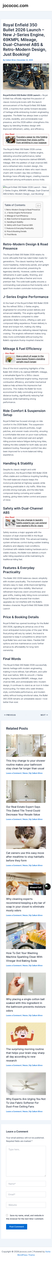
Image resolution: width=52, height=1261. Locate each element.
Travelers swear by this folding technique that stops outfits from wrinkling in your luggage (31, 140)
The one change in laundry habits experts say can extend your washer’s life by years (31, 523)
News (25, 773)
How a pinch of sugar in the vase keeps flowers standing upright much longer (30, 359)
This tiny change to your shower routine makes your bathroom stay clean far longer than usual (25, 764)
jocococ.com (15, 5)
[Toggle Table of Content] (37, 205)
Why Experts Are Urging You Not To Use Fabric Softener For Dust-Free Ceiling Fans (26, 1102)
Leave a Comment (13, 773)
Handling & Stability (15, 222)
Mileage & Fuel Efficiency (17, 216)
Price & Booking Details (16, 231)
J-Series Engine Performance (19, 213)
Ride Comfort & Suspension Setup (21, 219)
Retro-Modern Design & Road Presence (23, 209)
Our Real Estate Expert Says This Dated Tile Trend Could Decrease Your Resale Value (23, 810)
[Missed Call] (47, 886)
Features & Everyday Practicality (20, 228)
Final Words (12, 234)
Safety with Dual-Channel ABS (20, 225)
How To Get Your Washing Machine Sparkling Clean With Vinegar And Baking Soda (24, 956)
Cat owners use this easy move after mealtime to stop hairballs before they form (25, 856)
